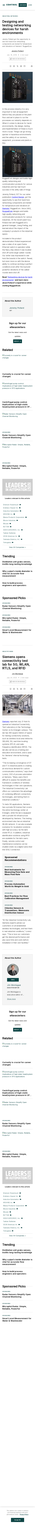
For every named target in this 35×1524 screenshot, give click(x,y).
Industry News (7, 651)
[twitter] (17, 66)
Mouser (6, 524)
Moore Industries (9, 520)
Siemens (5, 721)
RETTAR (6, 527)
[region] (17, 1515)
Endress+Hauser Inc (10, 508)
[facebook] (10, 66)
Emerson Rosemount (11, 505)
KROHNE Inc (8, 514)
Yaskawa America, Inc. (11, 539)
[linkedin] (14, 66)
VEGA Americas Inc (10, 536)
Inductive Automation (11, 511)
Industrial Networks (10, 16)
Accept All (17, 1520)
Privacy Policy (24, 1514)
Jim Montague (17, 674)
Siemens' (6, 208)
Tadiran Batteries (9, 533)
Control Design (18, 197)
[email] (24, 66)
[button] (3, 5)
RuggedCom (7, 211)
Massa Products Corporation (13, 517)
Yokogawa (7, 542)
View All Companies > (17, 547)
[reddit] (21, 66)
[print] (32, 66)
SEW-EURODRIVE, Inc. (11, 530)
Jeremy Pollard (18, 51)
